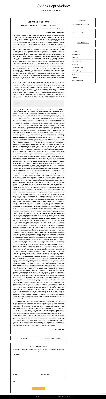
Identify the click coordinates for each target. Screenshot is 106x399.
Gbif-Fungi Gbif (75, 51)
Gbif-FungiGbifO (76, 54)
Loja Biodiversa (83, 43)
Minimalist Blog (58, 397)
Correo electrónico (45, 374)
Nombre (15, 374)
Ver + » (83, 32)
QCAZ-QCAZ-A (75, 77)
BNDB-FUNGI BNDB (76, 61)
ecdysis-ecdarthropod (77, 80)
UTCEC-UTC (75, 57)
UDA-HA (74, 74)
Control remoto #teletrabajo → (53, 338)
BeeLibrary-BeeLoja (76, 71)
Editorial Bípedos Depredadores (47, 25)
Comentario (17, 354)
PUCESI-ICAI (75, 64)
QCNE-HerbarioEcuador (77, 67)
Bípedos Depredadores (53, 6)
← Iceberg (24, 338)
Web (14, 381)
